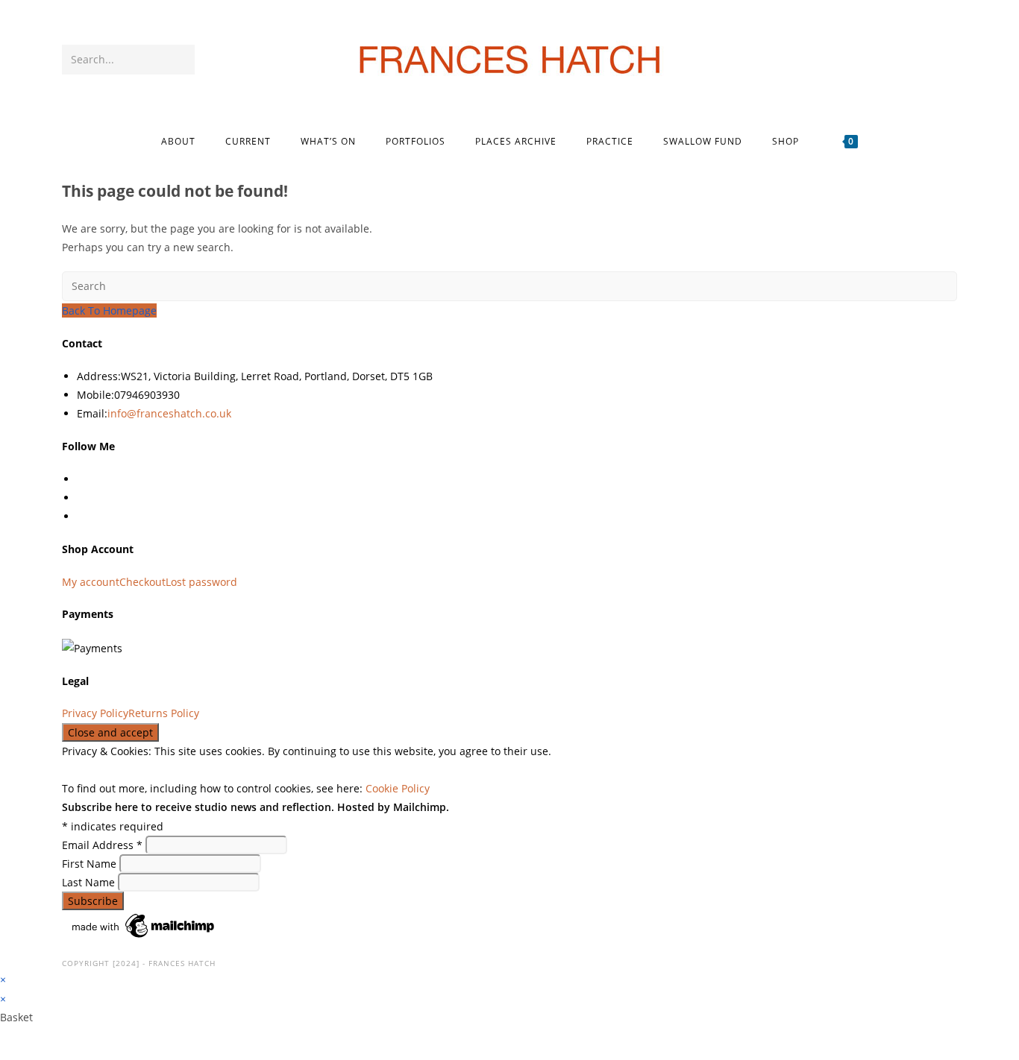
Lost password (201, 582)
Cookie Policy (398, 788)
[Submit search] (180, 60)
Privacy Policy (95, 713)
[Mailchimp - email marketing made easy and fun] (144, 925)
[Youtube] (81, 516)
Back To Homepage (109, 310)
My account (90, 582)
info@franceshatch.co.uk (169, 413)
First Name (90, 863)
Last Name (90, 882)
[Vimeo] (947, 60)
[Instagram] (907, 60)
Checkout (142, 582)
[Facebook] (887, 60)
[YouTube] (927, 60)
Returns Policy (163, 713)
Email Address (102, 845)
